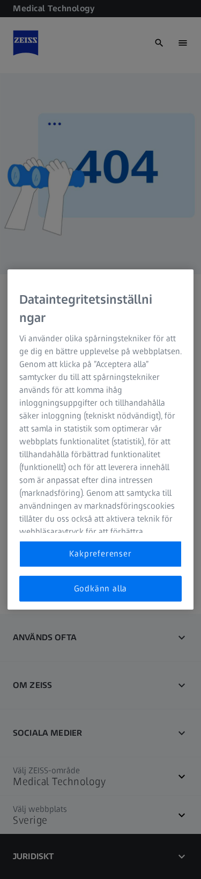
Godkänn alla (101, 588)
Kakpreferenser (100, 553)
